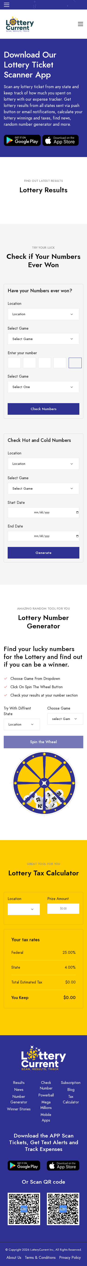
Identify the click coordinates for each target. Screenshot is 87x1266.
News (18, 1089)
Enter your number (22, 353)
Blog (70, 1089)
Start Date (16, 502)
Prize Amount (58, 898)
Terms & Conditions (40, 1257)
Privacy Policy (70, 1257)
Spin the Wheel (43, 742)
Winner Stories (19, 1109)
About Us (13, 1257)
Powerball (46, 1095)
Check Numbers (43, 408)
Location (14, 303)
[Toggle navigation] (7, 5)
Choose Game (58, 708)
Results (19, 1082)
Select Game (18, 328)
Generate (43, 552)
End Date (15, 526)
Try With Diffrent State (17, 711)
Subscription (71, 1082)
